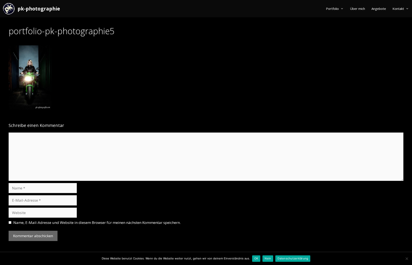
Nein (268, 258)
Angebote (378, 8)
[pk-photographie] (10, 8)
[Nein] (406, 258)
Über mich (357, 8)
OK (256, 258)
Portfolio (332, 8)
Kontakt (398, 8)
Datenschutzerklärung (292, 258)
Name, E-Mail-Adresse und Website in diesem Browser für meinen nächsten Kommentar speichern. (97, 222)
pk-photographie (39, 8)
